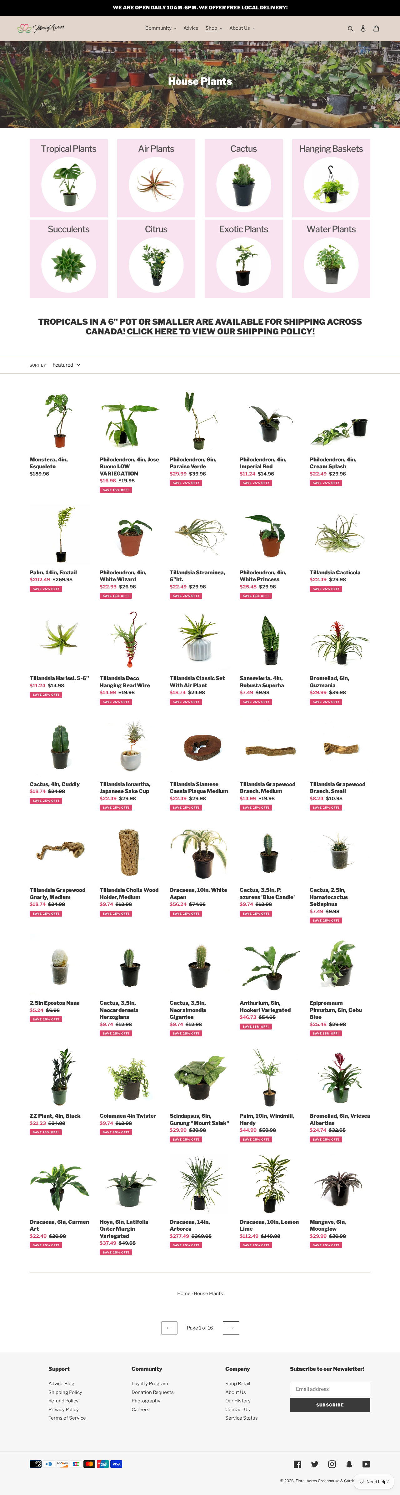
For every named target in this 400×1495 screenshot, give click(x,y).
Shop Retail (237, 1383)
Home (184, 1293)
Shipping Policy (65, 1392)
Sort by (38, 365)
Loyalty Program (150, 1383)
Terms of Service (67, 1418)
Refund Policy (63, 1401)
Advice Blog (61, 1383)
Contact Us (237, 1409)
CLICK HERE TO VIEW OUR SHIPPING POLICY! (221, 331)
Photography (146, 1401)
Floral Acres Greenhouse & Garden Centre (333, 1480)
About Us (235, 1392)
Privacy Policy (63, 1409)
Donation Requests (153, 1392)
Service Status (241, 1418)
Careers (140, 1409)
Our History (238, 1401)
